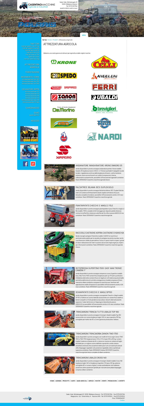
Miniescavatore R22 (32, 98)
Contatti (121, 381)
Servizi (91, 381)
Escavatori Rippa (30, 89)
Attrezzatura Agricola (32, 65)
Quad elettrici (34, 115)
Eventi (104, 381)
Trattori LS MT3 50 (33, 52)
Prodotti (55, 40)
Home (49, 40)
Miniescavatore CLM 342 (30, 83)
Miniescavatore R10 (32, 91)
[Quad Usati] (29, 142)
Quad (36, 112)
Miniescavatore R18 (32, 96)
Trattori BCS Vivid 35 (32, 50)
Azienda (58, 381)
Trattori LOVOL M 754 (32, 54)
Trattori (34, 43)
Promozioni (112, 381)
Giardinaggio (32, 107)
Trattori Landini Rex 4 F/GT (30, 46)
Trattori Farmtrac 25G (31, 59)
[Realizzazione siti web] (25, 400)
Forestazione (32, 72)
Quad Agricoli (82, 381)
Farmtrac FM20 (33, 56)
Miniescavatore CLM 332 (30, 81)
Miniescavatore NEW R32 (30, 100)
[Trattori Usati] (29, 160)
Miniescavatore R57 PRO (31, 102)
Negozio (35, 120)
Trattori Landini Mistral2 (31, 48)
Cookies (122, 400)
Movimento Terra (30, 76)
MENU (84, 35)
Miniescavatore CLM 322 (30, 79)
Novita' (97, 381)
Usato (73, 381)
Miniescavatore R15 (32, 93)
